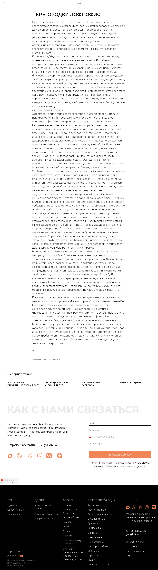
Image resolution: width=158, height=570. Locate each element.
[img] (19, 456)
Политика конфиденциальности (21, 560)
